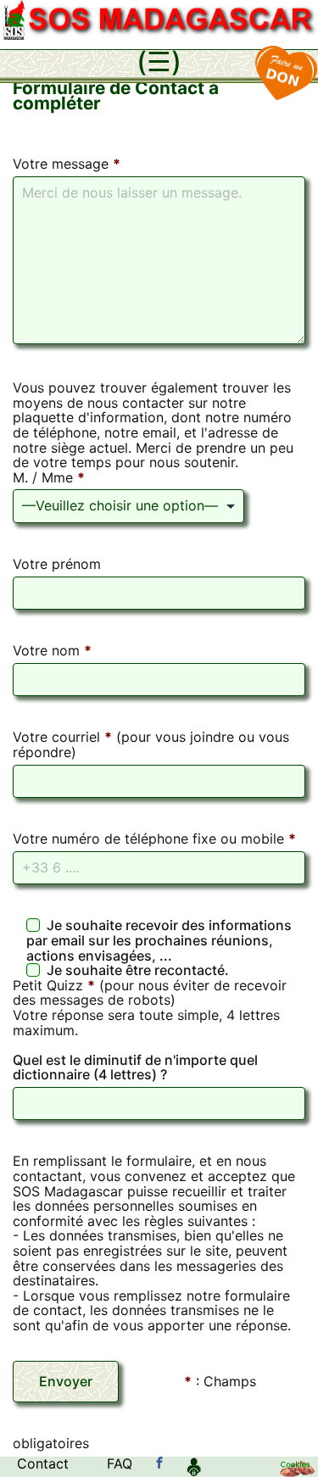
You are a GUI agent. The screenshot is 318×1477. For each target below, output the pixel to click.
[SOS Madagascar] (159, 1463)
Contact (43, 1463)
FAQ (119, 1463)
